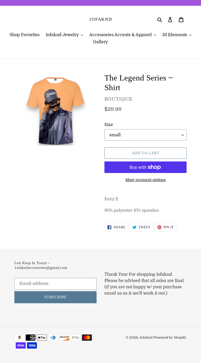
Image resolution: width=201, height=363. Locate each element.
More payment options (145, 180)
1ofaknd (100, 19)
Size (108, 124)
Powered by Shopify (170, 337)
